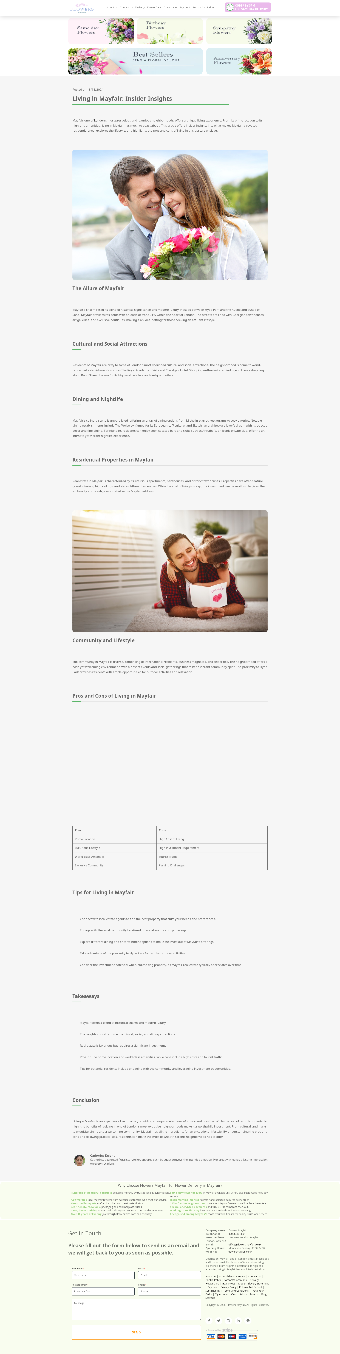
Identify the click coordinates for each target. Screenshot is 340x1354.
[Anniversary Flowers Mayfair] (239, 61)
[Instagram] (228, 1320)
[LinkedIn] (238, 1320)
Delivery (140, 7)
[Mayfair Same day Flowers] (101, 31)
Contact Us (126, 7)
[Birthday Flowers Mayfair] (170, 31)
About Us (112, 7)
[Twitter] (218, 1320)
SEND (136, 1332)
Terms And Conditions (236, 1290)
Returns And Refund (203, 7)
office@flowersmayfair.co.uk (244, 1244)
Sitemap (210, 1297)
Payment (185, 7)
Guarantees (170, 7)
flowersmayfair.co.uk (240, 1251)
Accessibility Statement (232, 1276)
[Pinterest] (247, 1320)
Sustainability (212, 1290)
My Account (221, 1294)
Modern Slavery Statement (253, 1283)
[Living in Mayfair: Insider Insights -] (80, 7)
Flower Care (154, 7)
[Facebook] (208, 1320)
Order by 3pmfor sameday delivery (251, 7)
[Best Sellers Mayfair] (135, 61)
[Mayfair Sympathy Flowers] (239, 31)
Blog (264, 1294)
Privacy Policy (228, 1287)
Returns (254, 1294)
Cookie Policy (213, 1280)
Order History (239, 1294)
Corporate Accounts (235, 1280)
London (99, 120)
